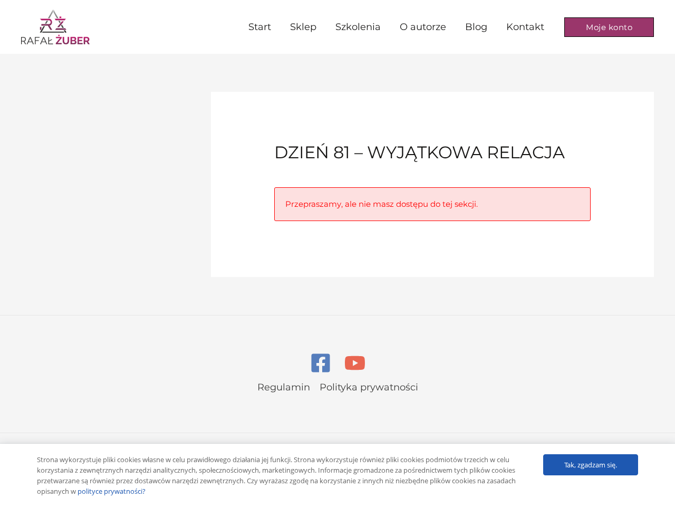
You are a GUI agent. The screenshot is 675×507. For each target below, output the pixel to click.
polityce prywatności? (112, 491)
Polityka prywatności (369, 387)
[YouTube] (354, 363)
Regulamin (283, 387)
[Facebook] (320, 363)
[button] (609, 27)
